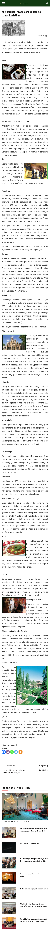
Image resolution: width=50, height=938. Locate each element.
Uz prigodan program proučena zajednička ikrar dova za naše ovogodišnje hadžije (34, 859)
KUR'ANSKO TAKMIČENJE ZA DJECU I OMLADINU (16, 821)
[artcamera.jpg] (13, 28)
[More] (20, 752)
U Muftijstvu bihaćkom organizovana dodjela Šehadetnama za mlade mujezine (33, 905)
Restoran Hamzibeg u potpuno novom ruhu (34, 888)
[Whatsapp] (12, 752)
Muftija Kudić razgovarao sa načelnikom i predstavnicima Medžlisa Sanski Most (34, 829)
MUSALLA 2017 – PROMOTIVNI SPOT (31, 843)
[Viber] (8, 752)
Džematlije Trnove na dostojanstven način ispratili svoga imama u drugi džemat (34, 920)
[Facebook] (4, 752)
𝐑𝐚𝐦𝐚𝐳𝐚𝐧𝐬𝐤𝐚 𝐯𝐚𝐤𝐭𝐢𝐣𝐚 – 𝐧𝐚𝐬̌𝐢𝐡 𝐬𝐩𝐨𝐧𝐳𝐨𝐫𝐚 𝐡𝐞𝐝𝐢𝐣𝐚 (33, 874)
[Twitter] (16, 752)
